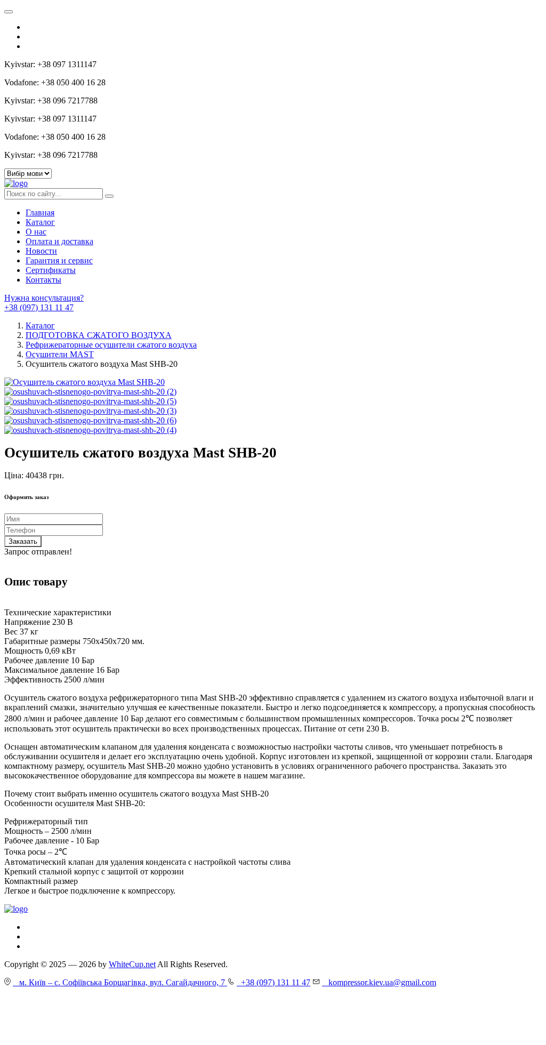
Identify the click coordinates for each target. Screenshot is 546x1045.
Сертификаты (51, 270)
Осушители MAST (60, 354)
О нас (36, 231)
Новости (41, 250)
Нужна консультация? (44, 297)
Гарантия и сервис (59, 260)
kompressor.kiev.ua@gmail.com (379, 982)
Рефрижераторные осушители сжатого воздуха (111, 344)
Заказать (23, 541)
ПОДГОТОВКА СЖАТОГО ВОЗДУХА (99, 335)
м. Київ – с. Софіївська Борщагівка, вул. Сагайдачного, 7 (120, 982)
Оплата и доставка (59, 241)
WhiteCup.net (132, 964)
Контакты (43, 279)
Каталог (40, 222)
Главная (40, 212)
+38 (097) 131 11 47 (39, 307)
